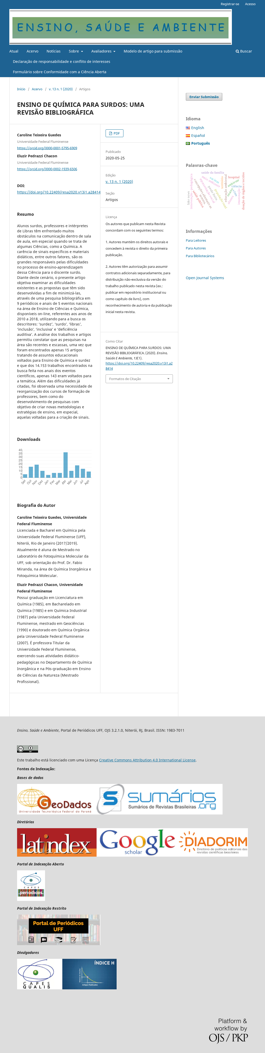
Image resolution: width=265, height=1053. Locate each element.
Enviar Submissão (204, 96)
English (197, 127)
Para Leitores (196, 240)
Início (21, 89)
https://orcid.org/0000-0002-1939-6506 (47, 169)
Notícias (54, 51)
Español (198, 135)
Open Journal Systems (205, 277)
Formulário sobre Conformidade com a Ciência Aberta (59, 71)
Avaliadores (102, 51)
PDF (116, 133)
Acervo (32, 51)
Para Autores (196, 248)
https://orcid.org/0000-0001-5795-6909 (47, 147)
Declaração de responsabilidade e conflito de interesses (61, 61)
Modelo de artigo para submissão (153, 51)
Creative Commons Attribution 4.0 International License (147, 760)
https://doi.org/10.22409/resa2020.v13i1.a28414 (59, 192)
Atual (13, 51)
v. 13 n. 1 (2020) (61, 89)
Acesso (250, 4)
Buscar (245, 51)
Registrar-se (230, 4)
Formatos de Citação (125, 378)
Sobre (74, 51)
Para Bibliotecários (200, 256)
